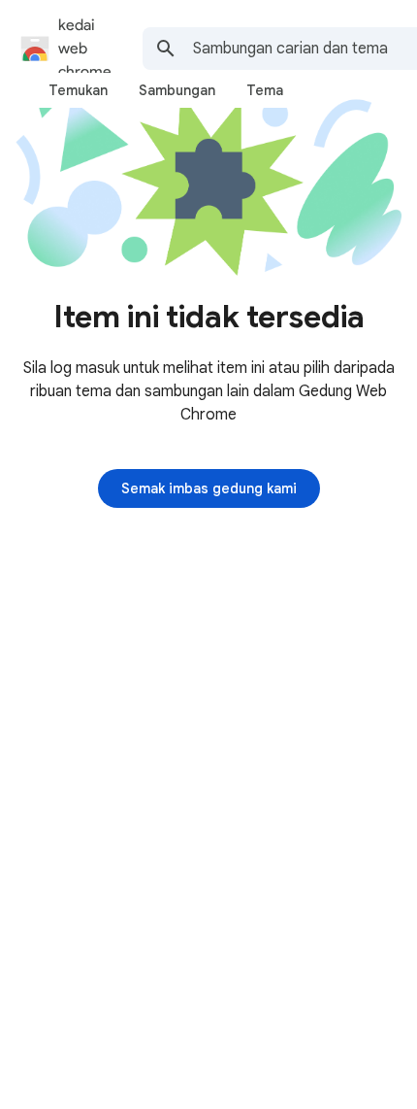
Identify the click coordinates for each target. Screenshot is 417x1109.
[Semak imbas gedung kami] (209, 488)
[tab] (78, 90)
